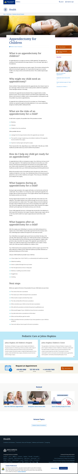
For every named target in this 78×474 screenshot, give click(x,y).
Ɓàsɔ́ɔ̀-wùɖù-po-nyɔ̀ (18, 458)
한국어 (9, 460)
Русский (30, 456)
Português (36, 456)
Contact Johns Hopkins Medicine (67, 456)
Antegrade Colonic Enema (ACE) (63, 77)
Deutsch (26, 460)
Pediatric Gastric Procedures (16, 46)
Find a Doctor (62, 47)
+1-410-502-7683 (48, 369)
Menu (18, 2)
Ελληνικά (36, 460)
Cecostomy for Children (61, 86)
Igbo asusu (26, 458)
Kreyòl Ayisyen (15, 460)
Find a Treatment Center (63, 51)
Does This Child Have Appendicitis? (61, 74)
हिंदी (23, 462)
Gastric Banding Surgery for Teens (64, 82)
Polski (31, 460)
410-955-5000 (21, 369)
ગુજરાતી (5, 462)
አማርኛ (10, 456)
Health (12, 9)
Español (5, 456)
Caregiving (47, 442)
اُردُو (15, 462)
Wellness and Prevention (38, 442)
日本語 (4, 460)
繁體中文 (15, 456)
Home (4, 14)
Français (20, 456)
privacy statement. (22, 471)
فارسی (19, 462)
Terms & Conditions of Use (55, 462)
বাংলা (38, 458)
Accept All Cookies (63, 468)
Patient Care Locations (69, 458)
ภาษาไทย (10, 462)
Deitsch (26, 462)
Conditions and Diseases (9, 442)
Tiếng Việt (10, 458)
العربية (21, 460)
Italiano (5, 458)
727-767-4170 (34, 369)
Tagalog (25, 456)
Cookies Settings (54, 468)
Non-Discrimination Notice (68, 462)
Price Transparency (58, 458)
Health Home (9, 14)
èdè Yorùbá (33, 458)
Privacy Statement (70, 460)
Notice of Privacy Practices (59, 460)
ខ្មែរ (30, 462)
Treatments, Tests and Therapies (18, 14)
